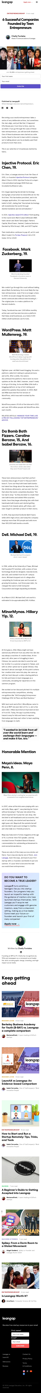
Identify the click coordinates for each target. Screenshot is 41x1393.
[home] (7, 2)
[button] (37, 2)
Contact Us (26, 1354)
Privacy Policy (27, 1359)
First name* (16, 1330)
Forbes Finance (21, 235)
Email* (14, 1337)
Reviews (5, 1366)
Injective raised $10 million (18, 214)
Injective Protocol (23, 177)
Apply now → (28, 2)
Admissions (6, 1362)
